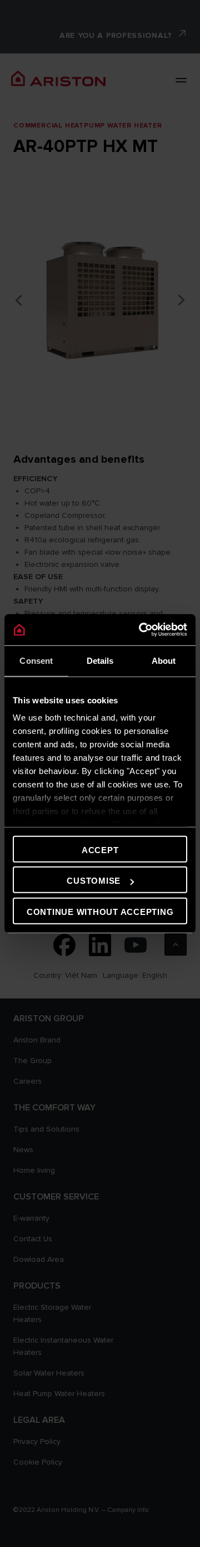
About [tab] (164, 660)
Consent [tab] (36, 660)
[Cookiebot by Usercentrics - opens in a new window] (141, 630)
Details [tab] (100, 660)
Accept (100, 849)
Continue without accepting (100, 911)
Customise (94, 880)
